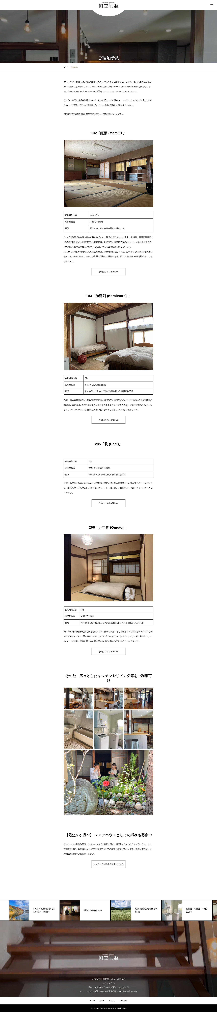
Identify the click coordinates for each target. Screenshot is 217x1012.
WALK (111, 1001)
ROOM (92, 1001)
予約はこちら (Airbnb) (108, 272)
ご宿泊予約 (123, 1001)
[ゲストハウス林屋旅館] (109, 5)
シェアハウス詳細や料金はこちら (108, 864)
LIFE (102, 1001)
